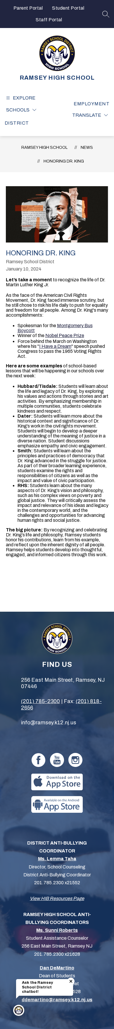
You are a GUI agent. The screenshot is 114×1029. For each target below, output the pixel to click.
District (17, 123)
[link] (91, 103)
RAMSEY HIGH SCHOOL (44, 147)
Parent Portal (28, 8)
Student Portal (68, 8)
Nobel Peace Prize (64, 335)
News (87, 147)
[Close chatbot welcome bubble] (71, 981)
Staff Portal (49, 19)
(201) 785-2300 (40, 701)
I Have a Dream (55, 346)
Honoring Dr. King (64, 161)
